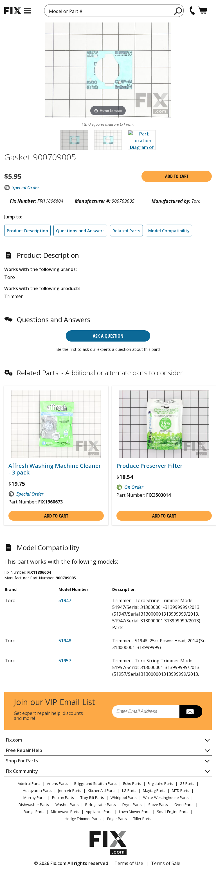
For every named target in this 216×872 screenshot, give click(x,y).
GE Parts (187, 783)
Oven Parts (184, 804)
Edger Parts (117, 818)
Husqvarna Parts (37, 790)
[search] (178, 11)
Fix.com (14, 740)
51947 (64, 600)
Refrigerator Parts (100, 804)
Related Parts (126, 230)
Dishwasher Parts (34, 804)
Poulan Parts (63, 797)
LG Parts (129, 790)
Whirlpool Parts (124, 797)
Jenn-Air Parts (69, 790)
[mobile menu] (27, 11)
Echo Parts (132, 783)
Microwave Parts (65, 811)
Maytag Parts (154, 790)
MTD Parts (180, 790)
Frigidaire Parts (160, 783)
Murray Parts (34, 797)
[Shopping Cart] (202, 10)
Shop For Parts (22, 761)
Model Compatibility (169, 230)
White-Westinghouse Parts (166, 797)
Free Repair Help (24, 750)
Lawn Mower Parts (134, 811)
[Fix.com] (12, 10)
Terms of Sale (165, 863)
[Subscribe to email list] (190, 711)
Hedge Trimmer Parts (83, 818)
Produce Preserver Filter (149, 465)
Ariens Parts (57, 783)
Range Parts (34, 811)
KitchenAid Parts (102, 790)
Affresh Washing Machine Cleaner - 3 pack (54, 469)
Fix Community (22, 771)
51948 (64, 641)
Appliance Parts (99, 811)
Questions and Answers (80, 230)
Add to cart (176, 176)
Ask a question (108, 336)
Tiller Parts (142, 818)
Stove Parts (158, 804)
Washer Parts (67, 804)
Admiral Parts (29, 783)
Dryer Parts (132, 804)
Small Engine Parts (172, 811)
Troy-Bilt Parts (92, 797)
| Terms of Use (127, 863)
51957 (64, 661)
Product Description (27, 230)
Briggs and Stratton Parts (95, 783)
